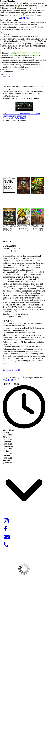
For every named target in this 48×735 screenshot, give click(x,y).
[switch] (1, 32)
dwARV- (23, 710)
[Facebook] (5, 529)
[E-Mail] (7, 537)
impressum (26, 722)
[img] (24, 7)
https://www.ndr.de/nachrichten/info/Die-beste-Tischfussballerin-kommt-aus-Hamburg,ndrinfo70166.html (21, 115)
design (30, 710)
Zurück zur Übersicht (11, 370)
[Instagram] (6, 521)
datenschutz (39, 722)
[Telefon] (6, 545)
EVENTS (9, 380)
